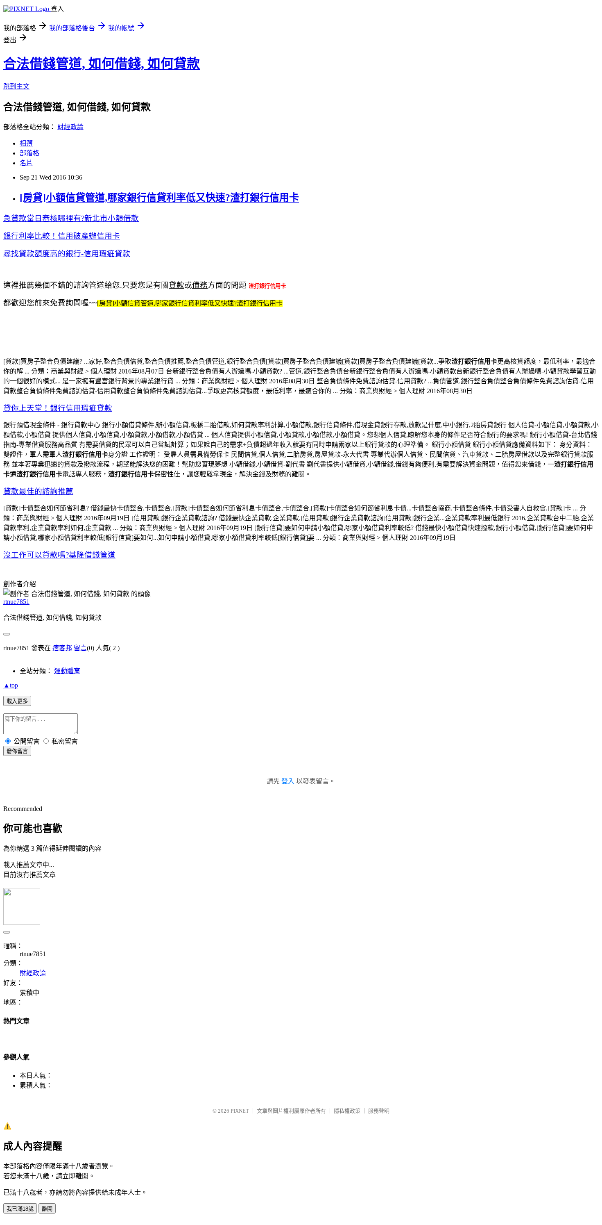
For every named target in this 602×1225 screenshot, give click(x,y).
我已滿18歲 (20, 1209)
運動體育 (67, 670)
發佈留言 (17, 751)
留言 (80, 647)
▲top (10, 685)
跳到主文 (16, 86)
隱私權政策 (347, 1111)
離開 (47, 1209)
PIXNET (240, 1111)
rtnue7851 (16, 601)
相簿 (26, 143)
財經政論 (70, 126)
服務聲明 (378, 1111)
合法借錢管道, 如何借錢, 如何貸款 (101, 63)
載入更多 (17, 701)
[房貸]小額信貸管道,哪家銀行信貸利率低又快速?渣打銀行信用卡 (159, 197)
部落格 (29, 153)
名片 (26, 162)
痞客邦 (62, 647)
